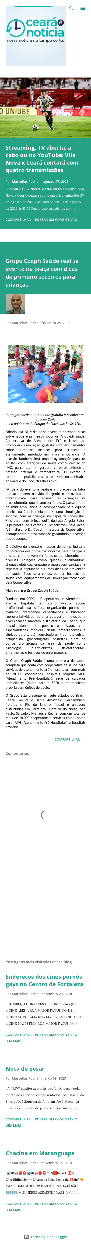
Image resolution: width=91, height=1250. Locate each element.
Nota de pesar (25, 1068)
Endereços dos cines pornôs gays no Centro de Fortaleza (44, 980)
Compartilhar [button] (18, 219)
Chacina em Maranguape (40, 1153)
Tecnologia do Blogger (48, 1237)
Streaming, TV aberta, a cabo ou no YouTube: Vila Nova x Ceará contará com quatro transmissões (42, 159)
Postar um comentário (56, 219)
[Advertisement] (45, 911)
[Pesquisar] (71, 8)
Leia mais (13, 1041)
